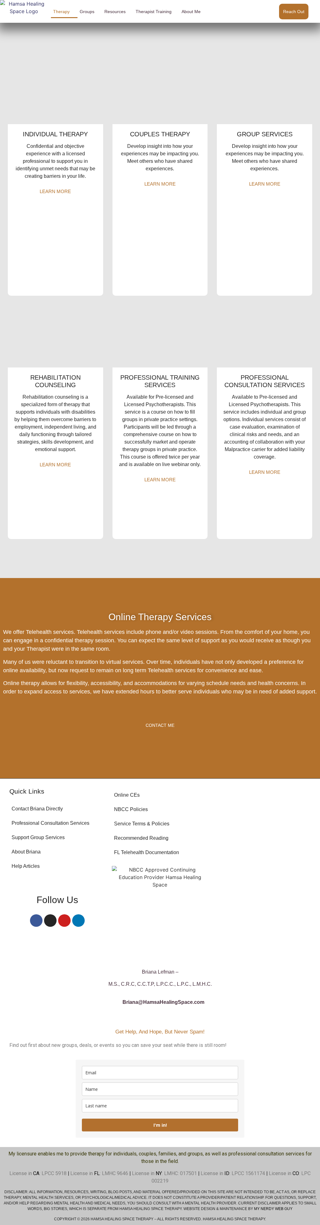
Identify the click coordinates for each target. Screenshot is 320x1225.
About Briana (26, 851)
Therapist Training (154, 11)
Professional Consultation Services (50, 823)
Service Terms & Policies (141, 823)
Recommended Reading (141, 838)
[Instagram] (50, 920)
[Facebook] (36, 920)
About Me (191, 11)
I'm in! (160, 1125)
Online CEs (127, 795)
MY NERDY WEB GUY (273, 1209)
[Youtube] (64, 920)
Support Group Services (38, 837)
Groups (87, 11)
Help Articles (26, 866)
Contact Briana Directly (37, 808)
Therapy (61, 11)
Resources (115, 11)
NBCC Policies (131, 809)
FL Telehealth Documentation (146, 852)
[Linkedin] (78, 920)
